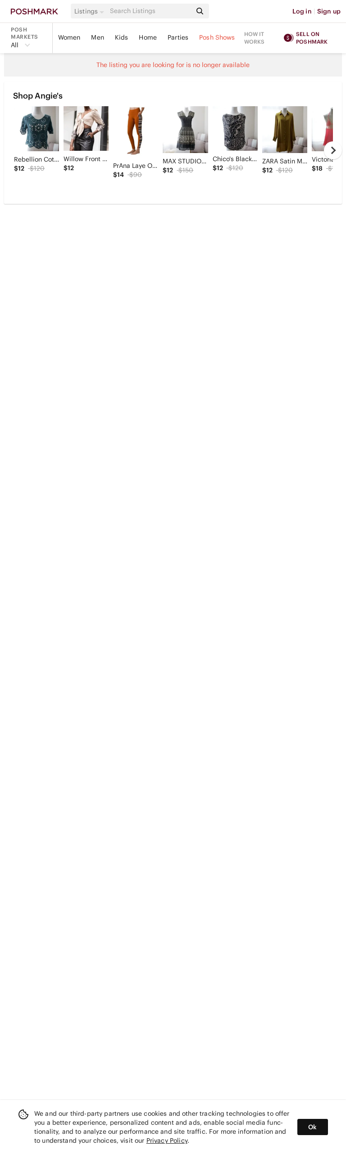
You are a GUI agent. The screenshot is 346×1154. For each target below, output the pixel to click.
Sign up (329, 11)
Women (69, 37)
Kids (121, 37)
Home (148, 37)
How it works (254, 38)
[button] (90, 11)
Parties (178, 37)
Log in (302, 11)
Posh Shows (217, 37)
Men (97, 37)
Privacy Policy (166, 1140)
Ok (312, 1127)
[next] (333, 150)
